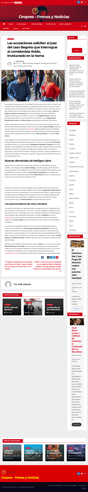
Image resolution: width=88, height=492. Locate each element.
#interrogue (53, 63)
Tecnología (51, 24)
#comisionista (45, 63)
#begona (37, 63)
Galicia (71, 189)
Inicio (11, 24)
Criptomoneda (36, 24)
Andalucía (72, 135)
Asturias (71, 144)
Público (71, 221)
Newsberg (23, 487)
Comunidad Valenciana (76, 166)
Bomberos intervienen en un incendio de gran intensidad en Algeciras (77, 115)
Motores (25, 28)
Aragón (71, 139)
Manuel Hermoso (76, 355)
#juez (15, 66)
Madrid (71, 194)
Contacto (84, 488)
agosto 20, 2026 (75, 455)
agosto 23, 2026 (54, 455)
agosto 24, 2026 (32, 455)
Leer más (76, 308)
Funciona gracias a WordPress (9, 487)
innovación (30, 129)
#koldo (20, 66)
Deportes (72, 176)
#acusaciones (29, 63)
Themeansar (31, 487)
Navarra (71, 212)
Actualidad (22, 24)
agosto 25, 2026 (11, 455)
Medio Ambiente (65, 24)
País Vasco (72, 216)
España (6, 28)
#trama (30, 66)
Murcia (71, 207)
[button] (82, 26)
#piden (25, 66)
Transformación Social (12, 253)
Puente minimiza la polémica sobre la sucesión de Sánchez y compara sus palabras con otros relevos (76, 82)
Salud (16, 28)
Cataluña (72, 162)
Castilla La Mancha (75, 153)
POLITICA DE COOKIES (71, 485)
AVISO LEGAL (82, 485)
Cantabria (72, 148)
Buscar (71, 38)
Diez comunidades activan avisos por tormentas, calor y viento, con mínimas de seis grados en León (77, 105)
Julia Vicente (20, 61)
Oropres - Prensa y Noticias (44, 16)
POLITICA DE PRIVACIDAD (56, 485)
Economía (72, 180)
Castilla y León (73, 157)
